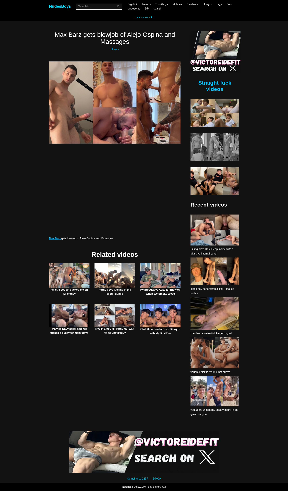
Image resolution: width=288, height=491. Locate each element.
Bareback (192, 4)
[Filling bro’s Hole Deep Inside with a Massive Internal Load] (214, 231)
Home (139, 17)
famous (146, 4)
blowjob (207, 4)
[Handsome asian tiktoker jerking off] (214, 314)
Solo (229, 4)
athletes (177, 4)
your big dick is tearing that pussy (210, 372)
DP (147, 8)
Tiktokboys (161, 4)
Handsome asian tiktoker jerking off (211, 333)
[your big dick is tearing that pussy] (214, 353)
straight (158, 8)
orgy (219, 4)
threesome (134, 8)
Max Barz (55, 238)
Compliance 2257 (137, 478)
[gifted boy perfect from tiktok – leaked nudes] (214, 271)
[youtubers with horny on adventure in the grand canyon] (214, 392)
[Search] (118, 6)
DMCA (157, 478)
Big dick (132, 4)
